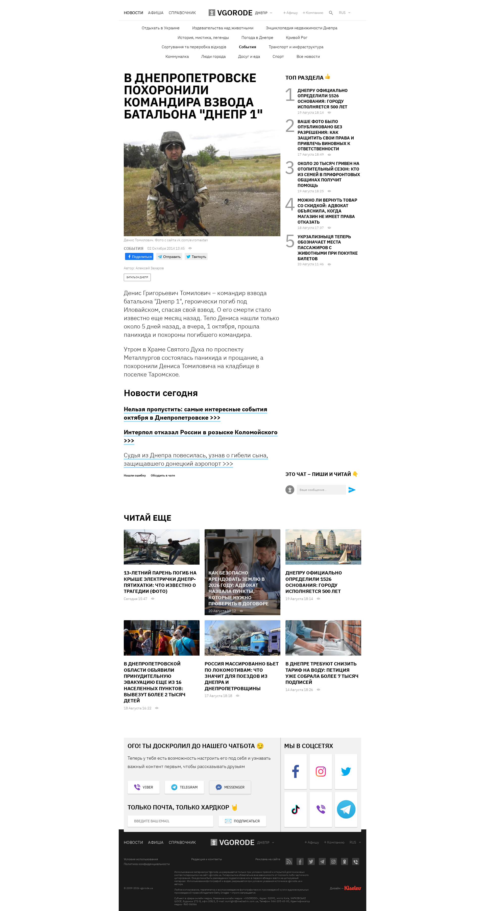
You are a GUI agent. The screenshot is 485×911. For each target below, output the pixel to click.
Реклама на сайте (267, 859)
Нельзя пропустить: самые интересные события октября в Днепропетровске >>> (195, 413)
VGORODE (237, 842)
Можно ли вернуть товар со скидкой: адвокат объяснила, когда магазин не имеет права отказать (327, 211)
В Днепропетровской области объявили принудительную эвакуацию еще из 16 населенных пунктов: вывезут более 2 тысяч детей (154, 682)
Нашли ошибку (135, 475)
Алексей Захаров (150, 268)
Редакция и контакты (206, 859)
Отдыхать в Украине (161, 27)
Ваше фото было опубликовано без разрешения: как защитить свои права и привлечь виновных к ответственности (326, 135)
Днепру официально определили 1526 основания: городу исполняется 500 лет (323, 99)
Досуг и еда (249, 56)
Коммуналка (177, 56)
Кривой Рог (296, 37)
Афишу (292, 12)
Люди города (213, 56)
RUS (342, 12)
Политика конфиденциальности (147, 864)
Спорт (278, 56)
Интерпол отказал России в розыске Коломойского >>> (201, 436)
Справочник (182, 13)
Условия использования (141, 859)
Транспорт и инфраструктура (296, 46)
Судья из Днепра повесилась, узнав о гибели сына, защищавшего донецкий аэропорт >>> (196, 459)
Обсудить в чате (163, 475)
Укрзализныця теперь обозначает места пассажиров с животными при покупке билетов (328, 247)
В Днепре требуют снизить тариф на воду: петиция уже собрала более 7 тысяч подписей (321, 673)
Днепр (263, 842)
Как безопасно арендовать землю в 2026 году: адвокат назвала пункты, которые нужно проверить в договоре (238, 588)
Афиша (155, 13)
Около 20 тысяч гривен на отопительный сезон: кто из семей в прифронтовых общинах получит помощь (329, 174)
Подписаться (247, 821)
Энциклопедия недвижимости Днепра (301, 27)
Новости (133, 13)
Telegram (189, 787)
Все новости (308, 56)
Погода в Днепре (257, 37)
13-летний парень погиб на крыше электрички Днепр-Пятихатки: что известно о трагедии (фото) (160, 582)
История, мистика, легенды (203, 37)
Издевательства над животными (222, 27)
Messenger (234, 787)
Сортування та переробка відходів (194, 46)
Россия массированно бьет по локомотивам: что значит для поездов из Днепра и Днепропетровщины (242, 676)
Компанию (314, 12)
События (247, 46)
